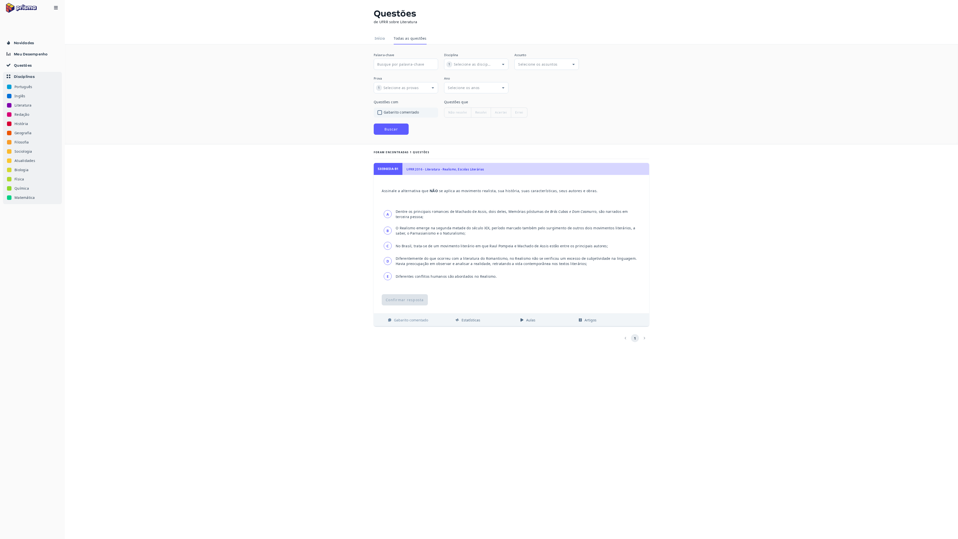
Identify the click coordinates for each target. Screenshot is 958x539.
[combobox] (472, 64)
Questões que (456, 102)
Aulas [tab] (530, 320)
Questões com (386, 102)
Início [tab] (380, 38)
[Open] (503, 64)
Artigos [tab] (591, 320)
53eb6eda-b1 (388, 169)
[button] (32, 138)
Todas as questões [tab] (410, 38)
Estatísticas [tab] (471, 320)
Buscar (391, 129)
